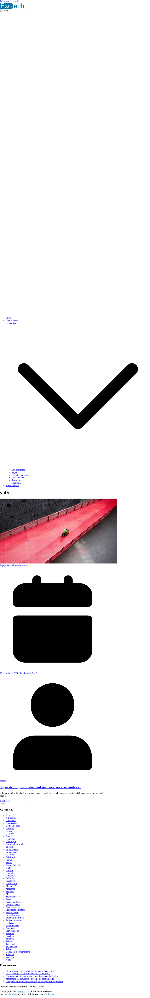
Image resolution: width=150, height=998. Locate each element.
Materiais (10, 891)
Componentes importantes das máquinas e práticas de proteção (34, 981)
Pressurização (12, 912)
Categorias (11, 323)
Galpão (9, 868)
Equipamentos (18, 470)
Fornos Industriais (14, 865)
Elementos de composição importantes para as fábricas (31, 971)
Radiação (10, 923)
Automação (11, 823)
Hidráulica (11, 875)
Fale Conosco (12, 485)
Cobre (9, 836)
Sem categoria (12, 931)
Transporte (17, 480)
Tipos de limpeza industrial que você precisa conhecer (40, 787)
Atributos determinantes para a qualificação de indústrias (32, 976)
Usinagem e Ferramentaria (18, 952)
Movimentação (13, 896)
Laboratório (11, 883)
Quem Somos (12, 320)
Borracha (10, 828)
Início (8, 317)
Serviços (10, 936)
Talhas (9, 941)
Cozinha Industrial (14, 844)
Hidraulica (11, 873)
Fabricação (11, 857)
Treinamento (11, 946)
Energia (9, 847)
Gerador (9, 870)
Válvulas (10, 954)
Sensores (10, 933)
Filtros (9, 862)
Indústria (10, 878)
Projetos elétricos (14, 920)
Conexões (10, 839)
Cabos (9, 831)
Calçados (10, 833)
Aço (8, 815)
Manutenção (11, 886)
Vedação (10, 957)
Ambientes (11, 820)
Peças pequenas (13, 904)
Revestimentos (12, 925)
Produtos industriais (21, 475)
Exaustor (10, 854)
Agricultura (11, 818)
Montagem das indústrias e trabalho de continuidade (30, 979)
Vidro (8, 959)
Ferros (9, 860)
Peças (14, 472)
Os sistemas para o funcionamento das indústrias (28, 973)
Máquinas (10, 889)
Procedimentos (18, 477)
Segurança (16, 483)
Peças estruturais (13, 902)
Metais (9, 894)
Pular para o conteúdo (10, 1)
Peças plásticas (12, 907)
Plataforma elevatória (15, 910)
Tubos (9, 949)
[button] (78, 467)
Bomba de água (13, 826)
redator (3, 781)
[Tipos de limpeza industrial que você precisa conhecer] (58, 562)
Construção (11, 841)
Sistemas (10, 938)
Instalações (11, 881)
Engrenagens (12, 849)
